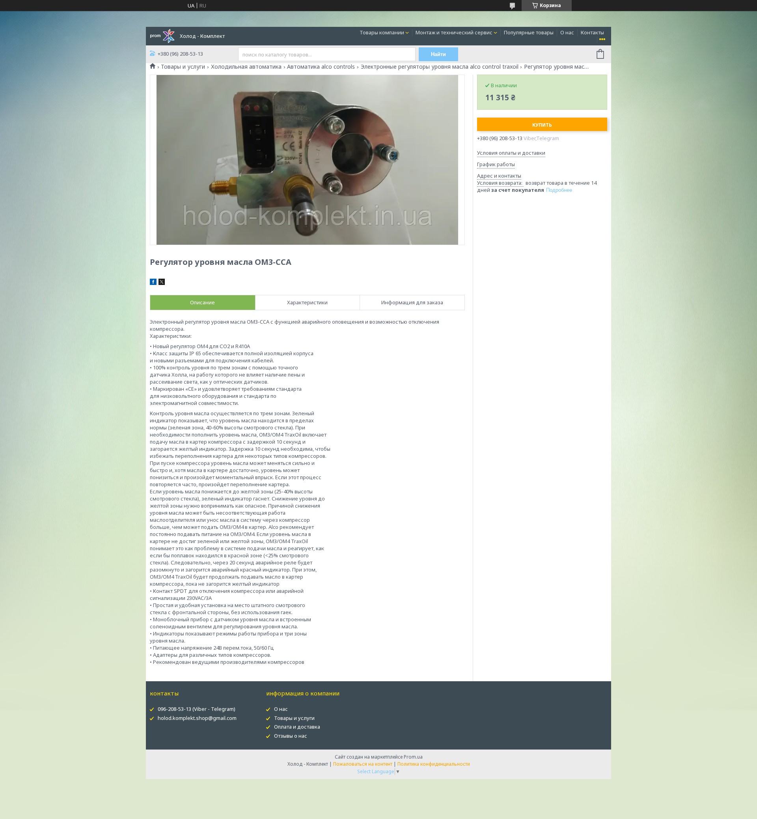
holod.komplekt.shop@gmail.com (197, 718)
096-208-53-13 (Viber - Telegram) (196, 708)
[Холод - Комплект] (162, 35)
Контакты (592, 32)
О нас (567, 32)
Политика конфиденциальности (433, 764)
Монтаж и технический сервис (454, 32)
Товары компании (382, 32)
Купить (542, 125)
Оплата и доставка (297, 726)
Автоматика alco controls (321, 66)
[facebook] (153, 283)
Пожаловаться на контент (362, 764)
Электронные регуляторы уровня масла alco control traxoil (439, 66)
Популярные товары (529, 32)
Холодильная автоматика (246, 66)
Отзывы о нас (290, 735)
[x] (161, 283)
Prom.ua (413, 756)
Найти (438, 54)
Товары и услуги (183, 66)
